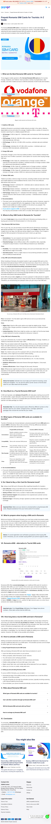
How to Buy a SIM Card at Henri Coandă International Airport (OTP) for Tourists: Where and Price (12, 762)
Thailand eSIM (22, 3)
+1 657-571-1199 (10, 792)
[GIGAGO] (6, 7)
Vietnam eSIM (29, 1)
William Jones (7, 23)
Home (2, 12)
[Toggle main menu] (49, 7)
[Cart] (46, 7)
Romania (7, 12)
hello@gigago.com (10, 794)
